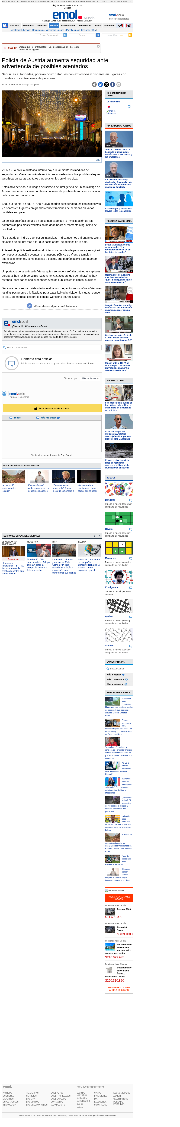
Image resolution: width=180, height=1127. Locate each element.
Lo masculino (113, 101)
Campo (38, 1)
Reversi (109, 529)
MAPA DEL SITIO (58, 1105)
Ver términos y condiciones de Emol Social (51, 455)
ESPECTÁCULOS (10, 1102)
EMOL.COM (82, 1098)
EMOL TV (30, 1099)
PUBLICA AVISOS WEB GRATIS (119, 898)
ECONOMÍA (8, 1096)
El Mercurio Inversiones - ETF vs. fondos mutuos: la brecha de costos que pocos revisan (13, 568)
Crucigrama (111, 587)
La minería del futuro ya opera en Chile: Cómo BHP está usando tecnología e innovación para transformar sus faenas (64, 566)
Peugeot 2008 (124, 909)
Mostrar (67, 8)
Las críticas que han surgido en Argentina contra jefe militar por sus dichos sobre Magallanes (118, 435)
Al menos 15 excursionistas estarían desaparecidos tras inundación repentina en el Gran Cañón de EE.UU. (118, 843)
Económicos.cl (93, 1)
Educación (26, 30)
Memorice (110, 558)
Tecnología (14, 30)
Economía (28, 25)
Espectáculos (68, 25)
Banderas (110, 500)
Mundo (54, 25)
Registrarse (123, 19)
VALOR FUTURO (120, 1099)
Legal (31, 1)
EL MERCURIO (83, 1101)
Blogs (24, 1)
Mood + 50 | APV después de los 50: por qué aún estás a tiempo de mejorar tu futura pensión (38, 564)
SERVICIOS (31, 1096)
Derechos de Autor (27, 1115)
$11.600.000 (113, 917)
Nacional (14, 25)
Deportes (42, 25)
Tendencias (85, 25)
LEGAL (80, 1107)
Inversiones (48, 1)
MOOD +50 (32, 542)
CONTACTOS (57, 1102)
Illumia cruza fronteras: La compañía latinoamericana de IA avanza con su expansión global (89, 564)
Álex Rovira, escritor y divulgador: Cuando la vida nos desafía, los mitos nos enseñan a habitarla (118, 183)
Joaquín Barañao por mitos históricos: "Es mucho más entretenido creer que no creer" (118, 309)
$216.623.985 (114, 957)
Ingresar (113, 19)
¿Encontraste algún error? (55, 306)
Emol (4, 1)
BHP (54, 542)
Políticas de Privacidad (46, 1115)
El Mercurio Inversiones (9, 543)
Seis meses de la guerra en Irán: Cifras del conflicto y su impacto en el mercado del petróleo (118, 406)
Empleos (80, 1)
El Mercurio (14, 1)
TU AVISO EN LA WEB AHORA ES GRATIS (119, 988)
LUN (96, 1099)
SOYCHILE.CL (100, 1105)
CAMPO (97, 1093)
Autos (59, 1)
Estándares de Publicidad (105, 1115)
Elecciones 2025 (88, 30)
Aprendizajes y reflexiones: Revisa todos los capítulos (119, 209)
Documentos (38, 30)
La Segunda (121, 1)
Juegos (111, 478)
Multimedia (51, 30)
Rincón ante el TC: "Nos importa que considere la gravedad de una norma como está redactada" (117, 367)
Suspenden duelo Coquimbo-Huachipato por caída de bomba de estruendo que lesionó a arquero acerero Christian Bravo (119, 707)
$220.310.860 (114, 980)
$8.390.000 (125, 934)
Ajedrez (109, 616)
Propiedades (68, 1)
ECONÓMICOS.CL (121, 1093)
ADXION (117, 1096)
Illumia (82, 542)
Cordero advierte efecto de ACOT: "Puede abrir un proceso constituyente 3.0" (118, 337)
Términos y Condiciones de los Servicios (75, 1115)
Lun (129, 1)
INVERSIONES (100, 1096)
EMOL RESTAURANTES (36, 1105)
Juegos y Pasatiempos (68, 30)
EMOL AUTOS (57, 1093)
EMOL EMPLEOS (58, 1099)
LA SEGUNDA (100, 1102)
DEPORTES (8, 1099)
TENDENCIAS (32, 1093)
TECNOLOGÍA (9, 1105)
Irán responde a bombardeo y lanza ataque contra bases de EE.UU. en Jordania (87, 491)
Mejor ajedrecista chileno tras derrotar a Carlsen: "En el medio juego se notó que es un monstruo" (118, 279)
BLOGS (80, 1104)
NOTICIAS (7, 1093)
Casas (112, 1)
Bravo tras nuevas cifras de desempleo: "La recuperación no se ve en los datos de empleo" (117, 248)
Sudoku (109, 645)
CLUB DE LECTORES (82, 1094)
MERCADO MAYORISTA (118, 1103)
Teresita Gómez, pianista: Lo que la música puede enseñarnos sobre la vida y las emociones (118, 153)
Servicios (109, 25)
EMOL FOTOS (32, 1102)
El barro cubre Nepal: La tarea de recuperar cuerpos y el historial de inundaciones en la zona (117, 464)
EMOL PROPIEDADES (60, 1096)
